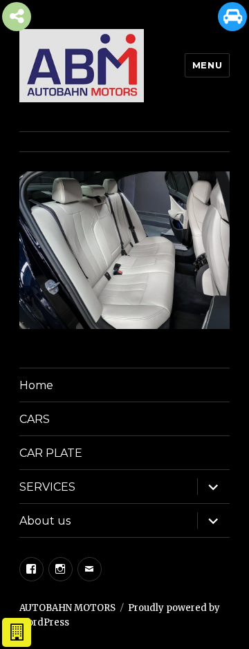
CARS (34, 419)
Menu (207, 64)
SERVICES (47, 486)
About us (45, 520)
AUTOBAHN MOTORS (67, 608)
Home (36, 385)
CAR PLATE (50, 453)
